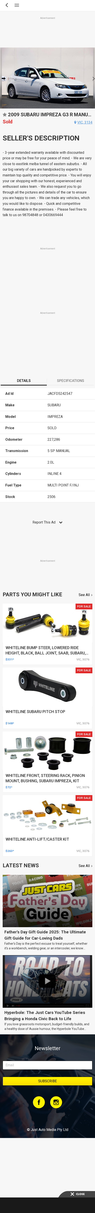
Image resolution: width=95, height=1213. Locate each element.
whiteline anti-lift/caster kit (37, 839)
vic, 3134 (84, 122)
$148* (10, 723)
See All (84, 595)
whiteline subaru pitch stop (35, 711)
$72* (9, 787)
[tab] (24, 381)
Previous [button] (2, 78)
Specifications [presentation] (70, 381)
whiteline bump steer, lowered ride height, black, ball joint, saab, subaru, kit (46, 653)
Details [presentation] (24, 381)
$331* (10, 659)
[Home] (47, 1118)
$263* (10, 851)
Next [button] (92, 78)
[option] (47, 78)
